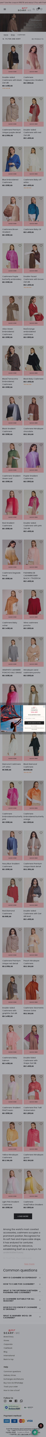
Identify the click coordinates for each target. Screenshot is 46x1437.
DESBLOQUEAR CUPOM (34, 722)
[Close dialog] (44, 706)
